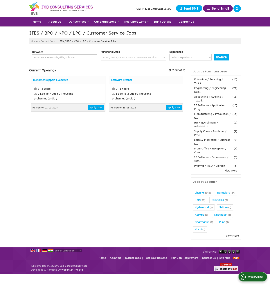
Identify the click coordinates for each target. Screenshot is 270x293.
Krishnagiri (220, 214)
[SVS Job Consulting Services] (61, 8)
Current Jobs (48, 41)
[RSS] (236, 258)
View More (230, 170)
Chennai (199, 192)
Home (37, 21)
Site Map (224, 258)
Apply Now (96, 107)
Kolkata (199, 214)
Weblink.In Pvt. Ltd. (72, 269)
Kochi (198, 229)
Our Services (77, 21)
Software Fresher (121, 80)
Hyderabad (202, 207)
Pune (222, 222)
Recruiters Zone (135, 21)
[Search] (237, 8)
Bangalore (223, 192)
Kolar (198, 200)
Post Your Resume (156, 258)
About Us (54, 21)
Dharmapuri (202, 222)
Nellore (223, 207)
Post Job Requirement (184, 258)
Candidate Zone (105, 21)
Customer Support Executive (50, 80)
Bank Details (162, 21)
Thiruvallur (217, 200)
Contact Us (186, 21)
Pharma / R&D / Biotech (209, 165)
